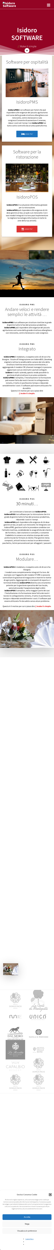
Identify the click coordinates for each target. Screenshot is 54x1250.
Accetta (27, 1217)
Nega (27, 1224)
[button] (50, 1194)
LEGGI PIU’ (28, 134)
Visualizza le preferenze (27, 1231)
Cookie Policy (29, 1239)
